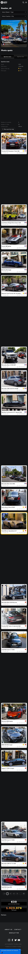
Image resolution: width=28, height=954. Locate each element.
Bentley (4, 270)
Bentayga (8, 270)
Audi (3, 649)
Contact (17, 929)
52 (23, 893)
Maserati (4, 293)
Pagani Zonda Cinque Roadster (12, 41)
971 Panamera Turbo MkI (12, 151)
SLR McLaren (13, 602)
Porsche (4, 151)
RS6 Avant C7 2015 (9, 649)
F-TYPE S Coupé (9, 768)
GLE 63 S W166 (14, 388)
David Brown (5, 531)
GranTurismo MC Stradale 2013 (15, 293)
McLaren (4, 721)
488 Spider (8, 246)
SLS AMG (12, 484)
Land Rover (5, 222)
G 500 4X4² (13, 365)
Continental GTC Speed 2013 (14, 412)
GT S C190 (13, 863)
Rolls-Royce (5, 507)
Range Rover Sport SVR (14, 222)
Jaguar (3, 768)
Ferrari (3, 246)
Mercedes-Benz (6, 365)
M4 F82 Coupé (8, 745)
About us (8, 929)
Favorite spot (5, 37)
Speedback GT (13, 531)
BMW (3, 745)
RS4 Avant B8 (8, 887)
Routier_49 (5, 153)
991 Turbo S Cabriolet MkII (13, 626)
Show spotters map (9, 129)
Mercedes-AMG (6, 388)
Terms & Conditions (13, 947)
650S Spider (9, 721)
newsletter (14, 933)
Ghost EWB (11, 507)
